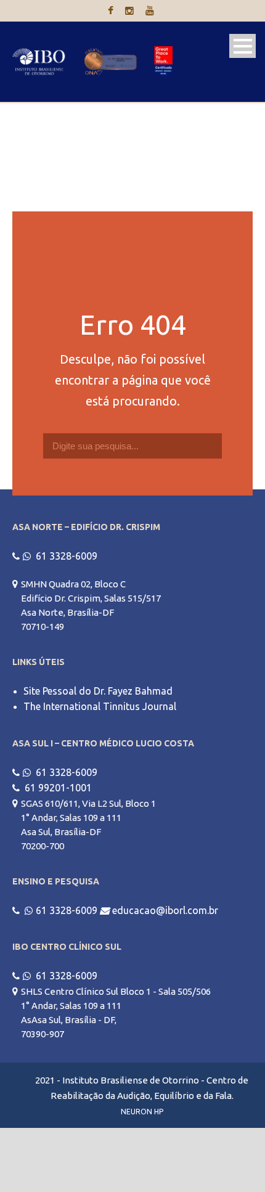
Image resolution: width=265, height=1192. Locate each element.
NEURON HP (142, 1112)
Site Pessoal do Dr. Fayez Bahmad (98, 690)
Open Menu (242, 46)
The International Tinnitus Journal (99, 706)
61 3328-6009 (66, 555)
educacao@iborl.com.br (165, 910)
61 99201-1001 (58, 787)
